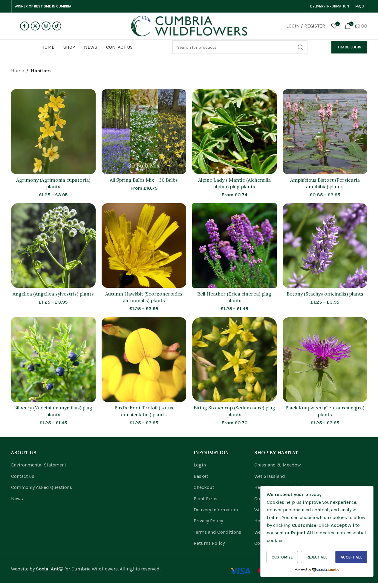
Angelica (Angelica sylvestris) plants (53, 294)
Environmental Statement (38, 465)
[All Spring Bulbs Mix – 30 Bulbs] (144, 131)
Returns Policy (209, 543)
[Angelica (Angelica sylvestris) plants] (53, 245)
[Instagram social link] (46, 26)
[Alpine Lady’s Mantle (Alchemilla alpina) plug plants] (234, 131)
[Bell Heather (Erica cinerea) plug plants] (234, 245)
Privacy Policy (208, 521)
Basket (201, 476)
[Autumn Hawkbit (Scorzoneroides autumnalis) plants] (144, 245)
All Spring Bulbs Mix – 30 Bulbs (144, 180)
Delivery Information (216, 509)
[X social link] (35, 26)
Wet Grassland (269, 476)
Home (17, 71)
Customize (282, 557)
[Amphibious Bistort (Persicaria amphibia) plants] (325, 131)
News (17, 498)
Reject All (316, 557)
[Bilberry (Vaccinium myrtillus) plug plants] (53, 359)
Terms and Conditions (217, 532)
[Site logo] (189, 25)
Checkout (204, 487)
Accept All (351, 557)
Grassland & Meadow (277, 465)
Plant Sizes (205, 498)
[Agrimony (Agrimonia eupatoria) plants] (53, 131)
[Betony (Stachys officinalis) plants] (325, 245)
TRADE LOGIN (349, 47)
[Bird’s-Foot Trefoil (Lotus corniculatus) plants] (144, 359)
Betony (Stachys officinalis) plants (325, 294)
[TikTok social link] (56, 26)
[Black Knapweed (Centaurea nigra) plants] (325, 359)
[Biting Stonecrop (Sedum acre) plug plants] (234, 359)
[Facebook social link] (24, 26)
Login (200, 465)
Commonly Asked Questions (41, 487)
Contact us (22, 476)
